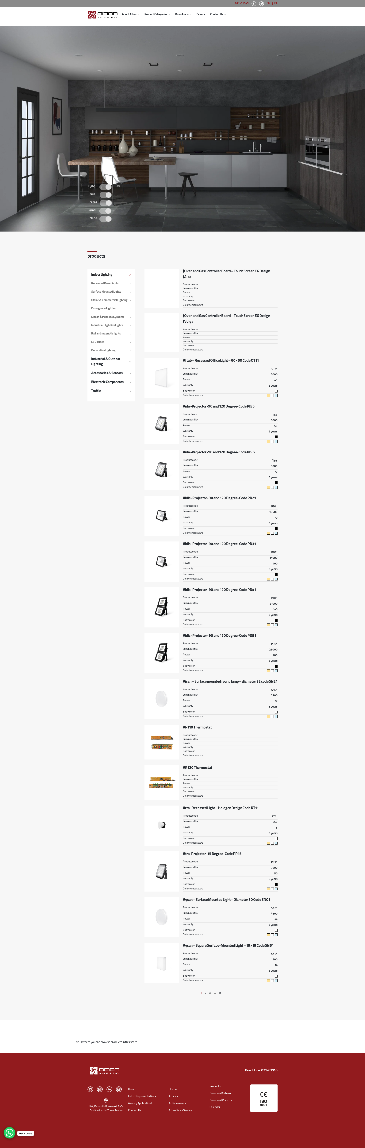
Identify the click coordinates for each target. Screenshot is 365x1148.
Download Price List (221, 1101)
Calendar (214, 1107)
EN (268, 4)
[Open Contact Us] (225, 15)
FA (276, 4)
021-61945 (242, 4)
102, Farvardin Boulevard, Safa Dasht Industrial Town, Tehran (106, 1109)
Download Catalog (220, 1093)
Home (131, 1089)
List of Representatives (142, 1097)
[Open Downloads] (190, 15)
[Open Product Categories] (169, 15)
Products (215, 1086)
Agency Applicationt (140, 1104)
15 (219, 993)
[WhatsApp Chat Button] (9, 1132)
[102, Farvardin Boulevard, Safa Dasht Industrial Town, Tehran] (106, 1100)
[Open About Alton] (138, 15)
